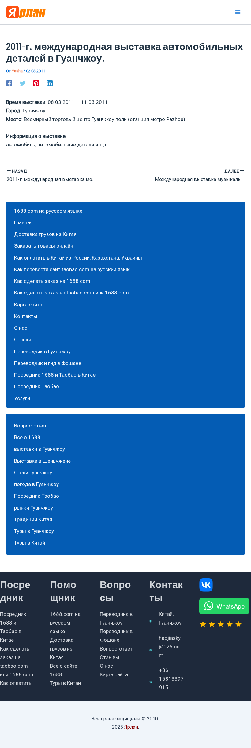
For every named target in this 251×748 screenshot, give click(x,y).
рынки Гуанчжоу (33, 508)
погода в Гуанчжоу (36, 484)
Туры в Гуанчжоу (34, 531)
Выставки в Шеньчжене (42, 461)
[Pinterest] (36, 83)
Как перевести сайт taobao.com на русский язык (72, 269)
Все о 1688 (27, 437)
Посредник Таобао (36, 386)
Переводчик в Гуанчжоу (42, 351)
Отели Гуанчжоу (33, 472)
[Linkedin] (50, 83)
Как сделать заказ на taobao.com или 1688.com (71, 293)
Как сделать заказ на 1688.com (52, 281)
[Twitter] (23, 83)
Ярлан (131, 727)
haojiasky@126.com (170, 646)
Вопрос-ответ (30, 426)
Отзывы (24, 339)
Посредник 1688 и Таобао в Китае (55, 375)
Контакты (25, 316)
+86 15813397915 (171, 678)
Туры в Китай (29, 543)
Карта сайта (28, 305)
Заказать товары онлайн (43, 246)
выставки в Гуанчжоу (39, 449)
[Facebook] (9, 83)
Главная (23, 222)
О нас (20, 328)
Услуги (22, 398)
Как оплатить (16, 683)
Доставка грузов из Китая (45, 234)
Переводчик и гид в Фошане (47, 363)
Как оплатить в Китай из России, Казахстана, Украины (78, 258)
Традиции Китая (33, 519)
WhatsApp (230, 606)
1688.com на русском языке (48, 211)
